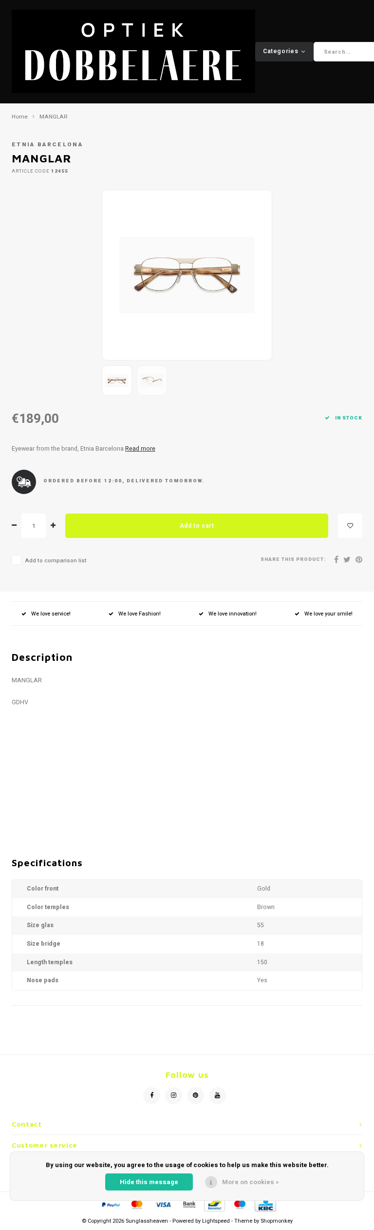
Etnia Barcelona (47, 144)
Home (20, 117)
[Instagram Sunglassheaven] (173, 1095)
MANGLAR (53, 117)
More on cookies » (250, 1182)
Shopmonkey (277, 1221)
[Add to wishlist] (350, 526)
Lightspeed (216, 1221)
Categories (280, 51)
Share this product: (293, 559)
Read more (140, 448)
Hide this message (149, 1182)
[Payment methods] (110, 1204)
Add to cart (197, 525)
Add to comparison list (56, 560)
